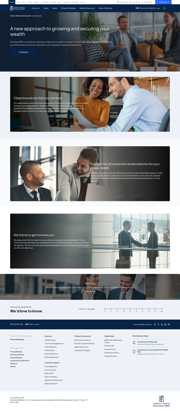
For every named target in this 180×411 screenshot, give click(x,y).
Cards (45, 8)
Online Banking (163, 2)
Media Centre (50, 350)
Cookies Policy (110, 349)
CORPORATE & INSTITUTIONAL (48, 2)
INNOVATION (75, 2)
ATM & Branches (148, 2)
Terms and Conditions (82, 340)
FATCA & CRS (109, 346)
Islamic (13, 366)
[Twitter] (158, 324)
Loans (54, 8)
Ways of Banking (105, 8)
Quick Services (124, 2)
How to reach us (50, 370)
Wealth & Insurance (87, 8)
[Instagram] (165, 324)
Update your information (54, 380)
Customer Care (136, 2)
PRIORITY (18, 2)
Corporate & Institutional (19, 361)
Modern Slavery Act (52, 357)
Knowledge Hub (51, 366)
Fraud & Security (110, 356)
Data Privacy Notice (111, 353)
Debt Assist (49, 373)
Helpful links (109, 336)
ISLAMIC (60, 2)
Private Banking (16, 352)
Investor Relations (51, 354)
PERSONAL (11, 2)
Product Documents (82, 336)
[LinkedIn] (169, 324)
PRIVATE (24, 2)
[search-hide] (164, 8)
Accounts (35, 8)
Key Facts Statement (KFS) (84, 343)
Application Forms (81, 347)
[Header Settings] (87, 2)
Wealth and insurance (23, 16)
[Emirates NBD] (18, 8)
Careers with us (50, 340)
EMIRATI (30, 2)
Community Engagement (54, 343)
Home (12, 16)
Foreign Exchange (68, 8)
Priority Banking (16, 358)
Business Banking (17, 355)
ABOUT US (83, 2)
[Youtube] (162, 324)
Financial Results (51, 347)
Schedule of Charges (82, 350)
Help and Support (51, 384)
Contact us (23, 52)
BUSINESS (36, 2)
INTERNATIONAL (67, 2)
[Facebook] (155, 324)
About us (13, 363)
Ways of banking (51, 377)
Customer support (52, 363)
